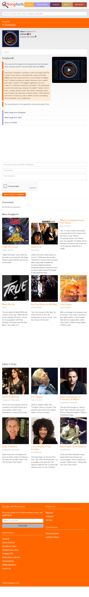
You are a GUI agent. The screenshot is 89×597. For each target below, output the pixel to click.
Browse (79, 5)
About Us (5, 539)
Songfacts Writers (52, 537)
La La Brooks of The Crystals (41, 447)
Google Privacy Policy (10, 550)
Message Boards (52, 533)
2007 (33, 31)
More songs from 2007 (13, 117)
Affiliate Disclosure (9, 565)
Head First (36, 246)
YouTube (49, 520)
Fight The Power (10, 246)
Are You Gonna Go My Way (44, 304)
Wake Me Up (8, 304)
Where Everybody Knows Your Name (72, 221)
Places (55, 5)
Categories (42, 5)
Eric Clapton (37, 396)
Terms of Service (8, 542)
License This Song (27, 37)
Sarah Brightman (10, 396)
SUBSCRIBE (22, 526)
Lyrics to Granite (11, 122)
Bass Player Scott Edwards (73, 446)
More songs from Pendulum (15, 113)
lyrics (6, 52)
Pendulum (10, 24)
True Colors (66, 304)
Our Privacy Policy (9, 546)
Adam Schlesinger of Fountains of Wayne (70, 398)
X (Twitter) (49, 516)
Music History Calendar (11, 557)
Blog (66, 5)
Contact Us (6, 568)
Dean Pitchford (9, 446)
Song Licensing (8, 561)
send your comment (14, 194)
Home (29, 5)
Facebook (49, 513)
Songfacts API (7, 553)
